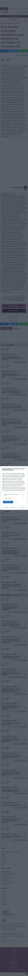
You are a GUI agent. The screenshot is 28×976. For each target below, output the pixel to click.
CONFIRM (8, 502)
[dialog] (14, 488)
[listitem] (14, 495)
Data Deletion (6, 507)
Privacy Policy (22, 507)
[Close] (25, 469)
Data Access (14, 507)
